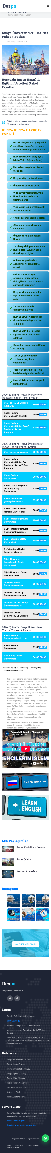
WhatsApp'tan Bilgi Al (16, 1097)
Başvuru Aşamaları (26, 871)
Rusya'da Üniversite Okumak (19, 1060)
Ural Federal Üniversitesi (17, 1087)
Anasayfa (12, 12)
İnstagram (10, 889)
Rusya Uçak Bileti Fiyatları (31, 847)
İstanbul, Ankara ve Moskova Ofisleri (22, 1125)
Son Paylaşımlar (15, 841)
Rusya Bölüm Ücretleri (16, 1078)
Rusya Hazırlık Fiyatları (16, 1064)
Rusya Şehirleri (24, 859)
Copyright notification (15, 1145)
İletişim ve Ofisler (14, 1092)
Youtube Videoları (25, 944)
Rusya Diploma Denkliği (16, 1074)
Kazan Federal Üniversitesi (18, 1083)
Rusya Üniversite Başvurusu (18, 1069)
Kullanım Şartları (33, 1145)
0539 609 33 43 (13, 1021)
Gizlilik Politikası (13, 1148)
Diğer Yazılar (23, 12)
